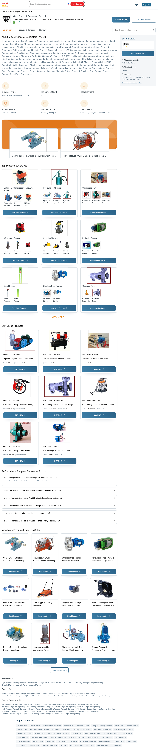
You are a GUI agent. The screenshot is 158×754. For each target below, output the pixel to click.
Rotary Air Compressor (82, 729)
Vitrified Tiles (34, 745)
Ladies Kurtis (38, 741)
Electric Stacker (132, 726)
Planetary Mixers (24, 741)
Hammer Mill (40, 733)
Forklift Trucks (35, 726)
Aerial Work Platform (92, 733)
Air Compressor (104, 741)
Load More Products (59, 670)
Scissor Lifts (22, 729)
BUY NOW (19, 369)
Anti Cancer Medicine (88, 741)
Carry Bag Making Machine (102, 726)
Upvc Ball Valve (102, 745)
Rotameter (56, 729)
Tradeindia (5, 12)
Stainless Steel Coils (49, 745)
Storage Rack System (111, 733)
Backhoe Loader (83, 726)
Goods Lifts (22, 745)
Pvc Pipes (63, 745)
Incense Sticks (119, 741)
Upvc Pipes (90, 745)
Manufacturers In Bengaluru (132, 83)
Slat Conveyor (106, 737)
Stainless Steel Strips (58, 737)
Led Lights (50, 741)
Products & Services (26, 30)
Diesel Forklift (77, 733)
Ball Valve (73, 741)
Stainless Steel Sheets (39, 737)
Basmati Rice (69, 726)
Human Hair (22, 726)
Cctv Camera (62, 741)
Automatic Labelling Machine (58, 733)
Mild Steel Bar (23, 737)
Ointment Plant (120, 737)
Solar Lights (131, 741)
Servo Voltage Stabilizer (52, 726)
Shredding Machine (25, 733)
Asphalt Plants (93, 737)
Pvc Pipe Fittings (76, 745)
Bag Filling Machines (77, 737)
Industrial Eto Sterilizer (102, 729)
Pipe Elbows (116, 745)
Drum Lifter (119, 726)
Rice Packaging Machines (123, 729)
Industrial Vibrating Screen (39, 729)
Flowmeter (67, 729)
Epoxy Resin (127, 733)
